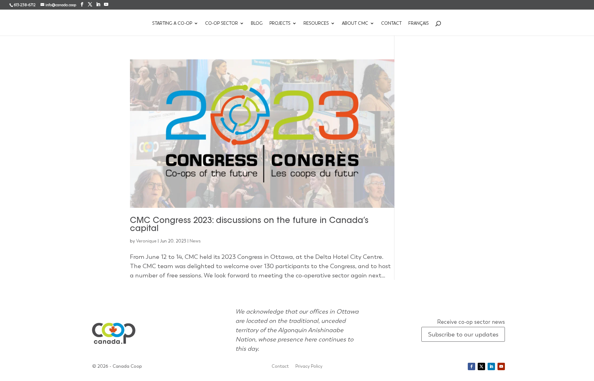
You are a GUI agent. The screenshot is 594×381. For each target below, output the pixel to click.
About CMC (355, 23)
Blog (257, 23)
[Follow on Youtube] (501, 366)
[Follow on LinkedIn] (491, 366)
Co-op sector (221, 23)
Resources (316, 23)
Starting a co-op (172, 23)
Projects (280, 23)
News (195, 241)
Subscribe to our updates (463, 334)
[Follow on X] (481, 366)
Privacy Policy (308, 366)
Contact (391, 23)
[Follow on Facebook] (471, 366)
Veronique (146, 241)
